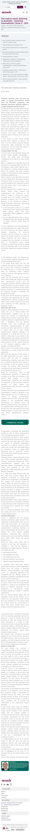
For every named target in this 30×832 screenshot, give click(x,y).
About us (3, 791)
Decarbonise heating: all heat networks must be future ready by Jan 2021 (15, 53)
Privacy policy (4, 795)
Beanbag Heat (4, 809)
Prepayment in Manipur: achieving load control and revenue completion (14, 60)
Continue (20, 7)
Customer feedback (6, 820)
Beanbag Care (4, 807)
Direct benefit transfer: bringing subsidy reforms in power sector (14, 41)
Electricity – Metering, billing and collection (11, 803)
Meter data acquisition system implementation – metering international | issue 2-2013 (15, 65)
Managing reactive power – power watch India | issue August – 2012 (14, 71)
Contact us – (4, 797)
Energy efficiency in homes (10, 56)
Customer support (5, 816)
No (12, 829)
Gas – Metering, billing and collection (10, 805)
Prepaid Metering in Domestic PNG (12, 45)
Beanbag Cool (4, 810)
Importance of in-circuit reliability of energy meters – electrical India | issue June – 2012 (15, 75)
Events (2, 793)
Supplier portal (4, 818)
